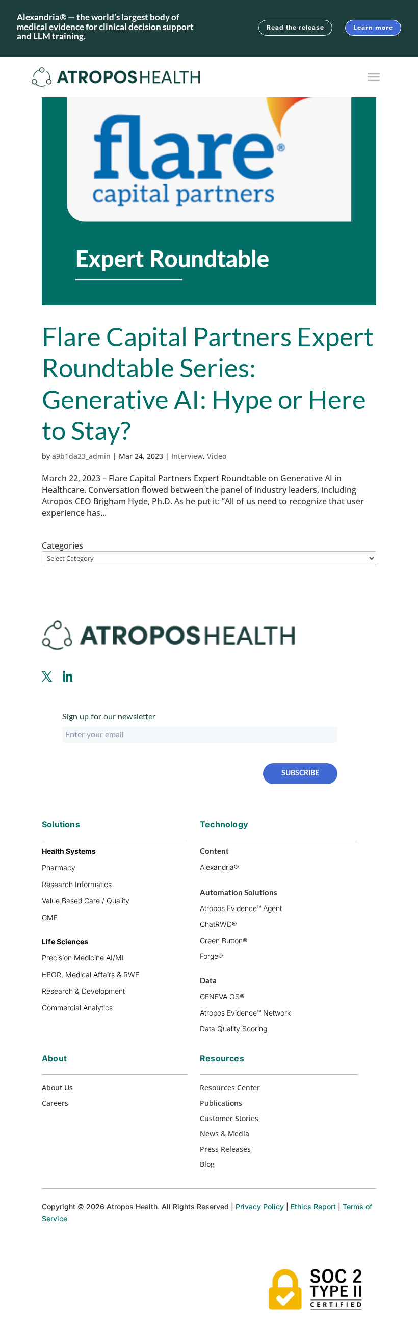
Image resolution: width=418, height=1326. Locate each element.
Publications (221, 1104)
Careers (55, 1104)
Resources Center (230, 1088)
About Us (57, 1088)
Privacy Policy (260, 1206)
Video (216, 456)
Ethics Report (313, 1206)
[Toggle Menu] (374, 77)
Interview (187, 456)
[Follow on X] (47, 676)
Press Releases (225, 1150)
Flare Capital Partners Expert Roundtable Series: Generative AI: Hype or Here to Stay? (208, 383)
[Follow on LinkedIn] (67, 676)
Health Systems (69, 851)
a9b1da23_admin (81, 456)
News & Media (224, 1134)
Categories (62, 545)
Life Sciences (65, 941)
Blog (207, 1165)
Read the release (295, 27)
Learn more (373, 27)
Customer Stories (229, 1119)
